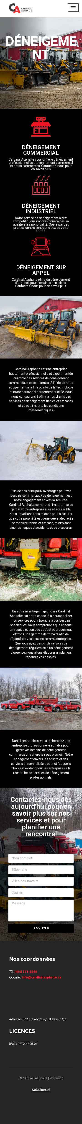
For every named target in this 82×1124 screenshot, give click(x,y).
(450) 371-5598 (25, 971)
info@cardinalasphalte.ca (41, 977)
